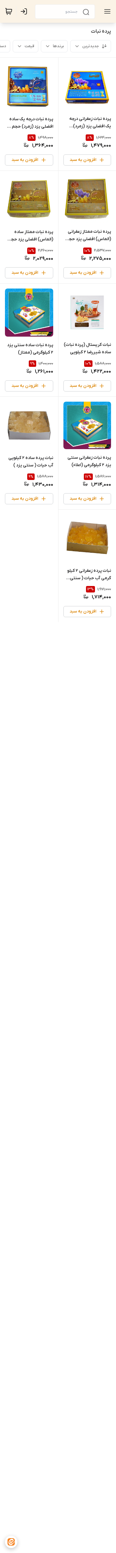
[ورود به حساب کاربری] (25, 11)
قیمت (29, 46)
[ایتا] (11, 1542)
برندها (58, 46)
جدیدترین (90, 46)
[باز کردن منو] (106, 11)
